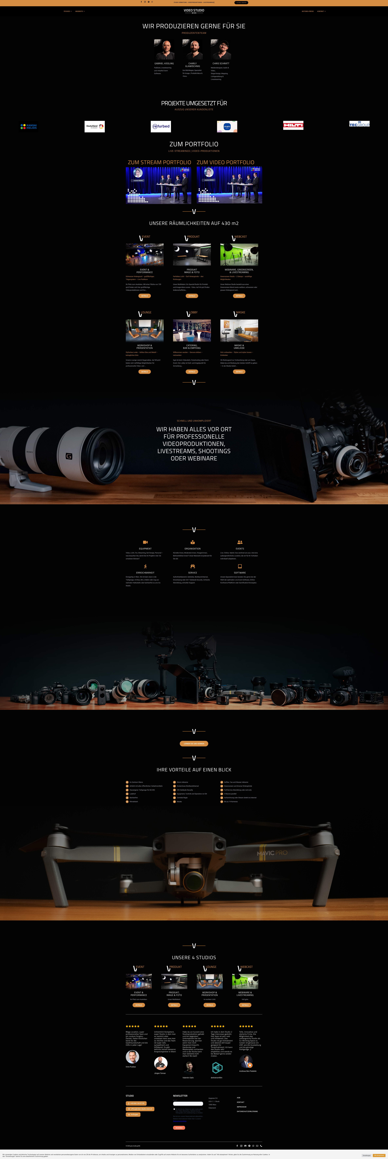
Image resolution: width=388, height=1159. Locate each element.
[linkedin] (245, 1146)
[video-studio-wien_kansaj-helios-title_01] (158, 168)
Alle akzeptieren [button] (379, 1155)
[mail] (257, 1146)
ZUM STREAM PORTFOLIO (159, 162)
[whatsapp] (152, 2)
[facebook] (141, 2)
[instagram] (145, 2)
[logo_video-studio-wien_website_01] (194, 10)
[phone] (261, 1146)
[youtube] (148, 2)
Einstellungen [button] (367, 1155)
